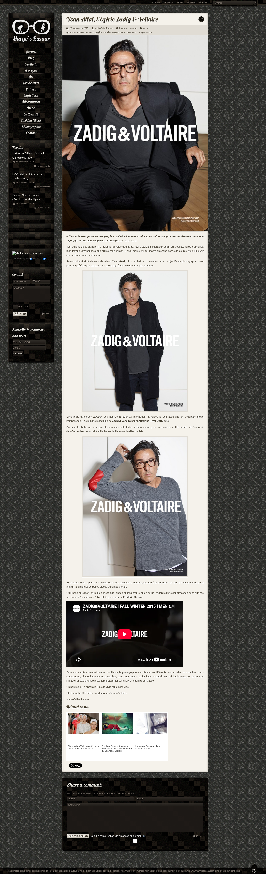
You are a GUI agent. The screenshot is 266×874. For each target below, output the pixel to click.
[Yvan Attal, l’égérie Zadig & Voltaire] (135, 230)
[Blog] (31, 57)
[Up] (254, 869)
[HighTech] (31, 95)
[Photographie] (31, 126)
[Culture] (31, 88)
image (170, 2)
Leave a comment (128, 28)
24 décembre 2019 (25, 162)
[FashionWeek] (31, 120)
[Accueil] (31, 51)
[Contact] (31, 132)
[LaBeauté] (31, 113)
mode (122, 32)
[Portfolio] (31, 63)
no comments (43, 166)
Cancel (199, 836)
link (181, 2)
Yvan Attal (131, 32)
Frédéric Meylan (111, 32)
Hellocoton (39, 259)
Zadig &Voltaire (144, 32)
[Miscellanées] (31, 101)
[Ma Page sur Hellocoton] (27, 253)
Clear (47, 313)
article (157, 2)
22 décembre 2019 (25, 182)
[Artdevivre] (31, 82)
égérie (99, 32)
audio (192, 2)
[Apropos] (31, 70)
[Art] (31, 76)
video (204, 2)
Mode (145, 28)
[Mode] (31, 107)
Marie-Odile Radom (104, 28)
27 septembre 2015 (79, 28)
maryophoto (25, 259)
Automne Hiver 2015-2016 (82, 32)
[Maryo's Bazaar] (31, 41)
